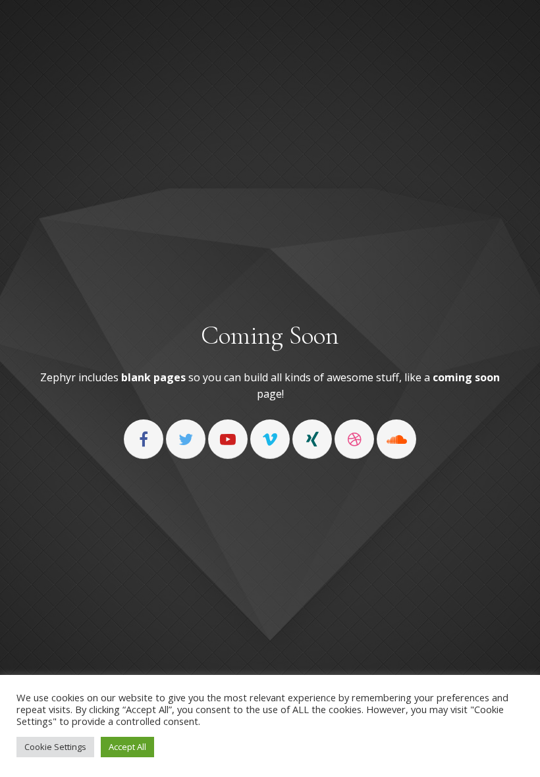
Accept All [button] (127, 747)
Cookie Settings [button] (55, 747)
